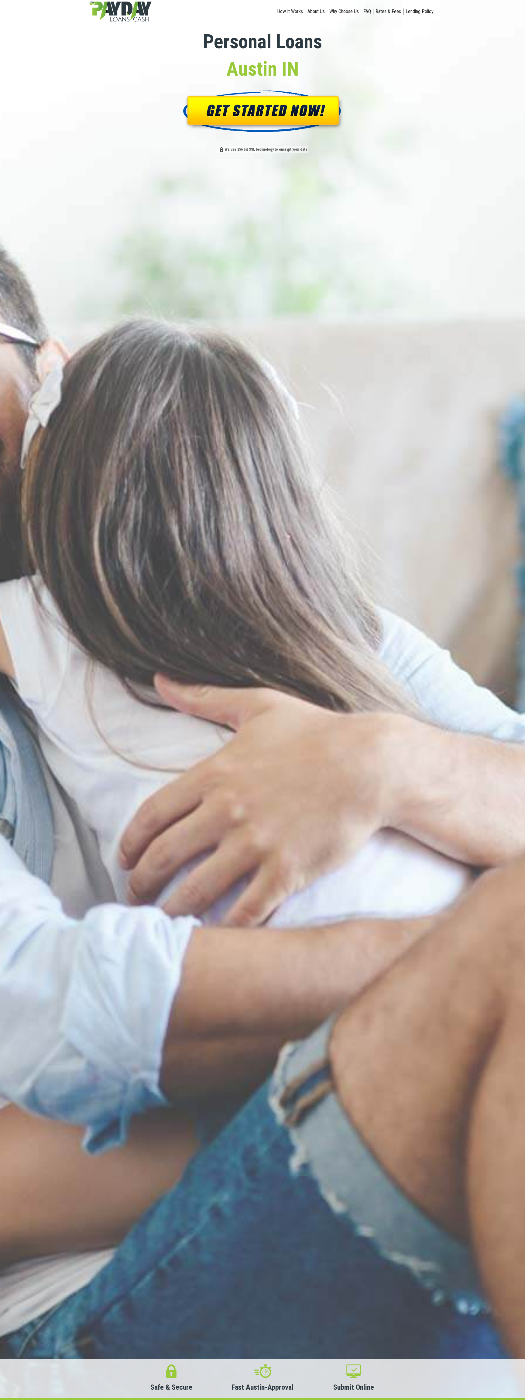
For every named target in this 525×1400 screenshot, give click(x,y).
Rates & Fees (388, 11)
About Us (316, 11)
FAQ (367, 11)
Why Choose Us (344, 11)
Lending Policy (420, 11)
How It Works (290, 11)
